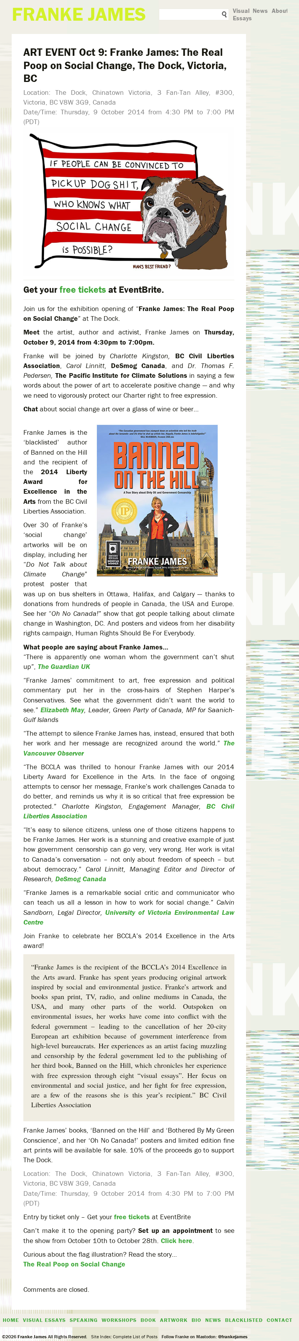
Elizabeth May (62, 709)
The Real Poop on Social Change (74, 1263)
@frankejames (233, 1336)
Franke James (31, 1336)
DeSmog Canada (80, 878)
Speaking (84, 1319)
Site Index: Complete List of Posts (124, 1336)
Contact (279, 1319)
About (280, 10)
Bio (196, 1319)
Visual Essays (242, 14)
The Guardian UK (64, 666)
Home (11, 1319)
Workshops (119, 1319)
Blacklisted (244, 1319)
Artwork (174, 1319)
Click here (176, 1240)
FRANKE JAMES (79, 14)
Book (148, 1319)
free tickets (83, 289)
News (260, 10)
